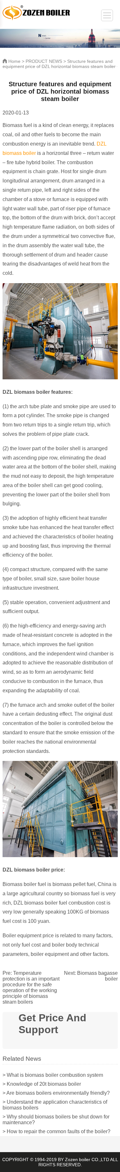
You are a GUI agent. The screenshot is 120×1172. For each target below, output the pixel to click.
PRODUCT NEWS (44, 61)
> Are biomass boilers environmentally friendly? (56, 1093)
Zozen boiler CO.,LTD (87, 1159)
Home (13, 61)
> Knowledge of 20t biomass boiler (42, 1084)
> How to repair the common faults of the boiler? (56, 1131)
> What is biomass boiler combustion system (53, 1075)
